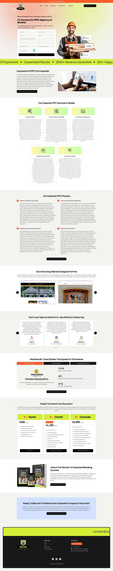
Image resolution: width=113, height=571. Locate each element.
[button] (17, 292)
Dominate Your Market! (83, 450)
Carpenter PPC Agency (35, 20)
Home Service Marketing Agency (80, 508)
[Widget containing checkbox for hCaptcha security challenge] (27, 50)
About (46, 5)
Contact (71, 5)
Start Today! (30, 450)
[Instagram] (60, 559)
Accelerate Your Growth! (56, 450)
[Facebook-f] (53, 559)
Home (41, 5)
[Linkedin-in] (56, 559)
